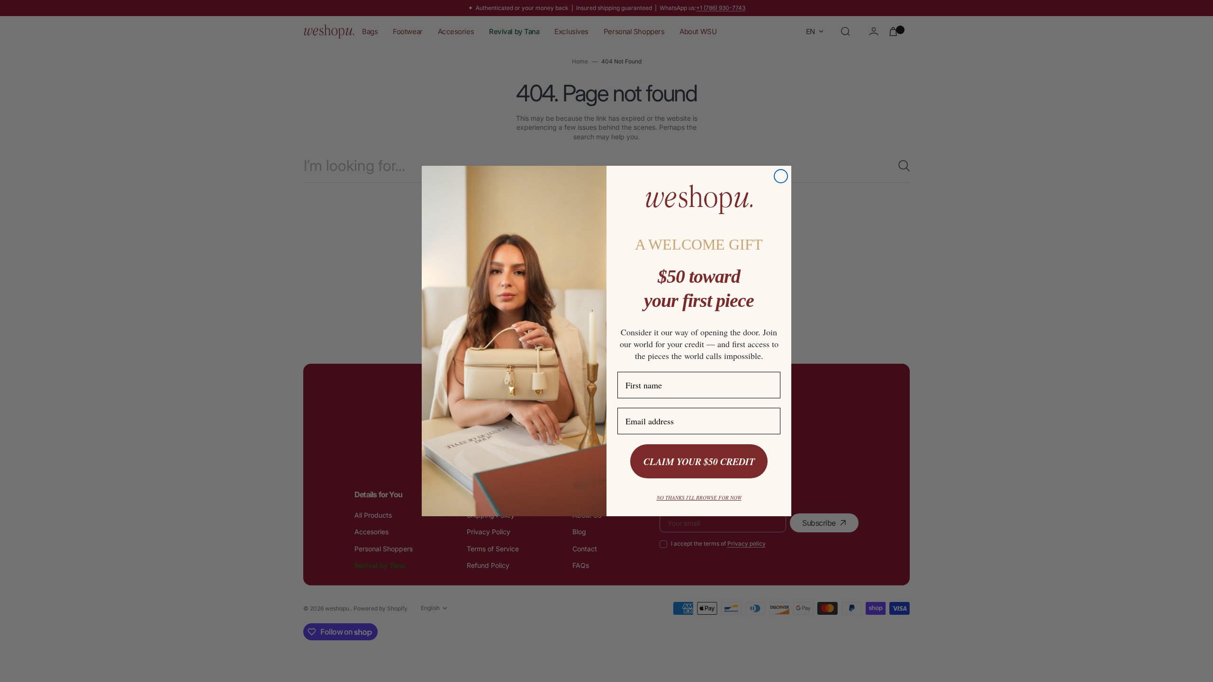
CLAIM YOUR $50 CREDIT (699, 461)
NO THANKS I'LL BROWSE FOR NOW (699, 497)
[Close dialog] (781, 176)
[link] (699, 199)
